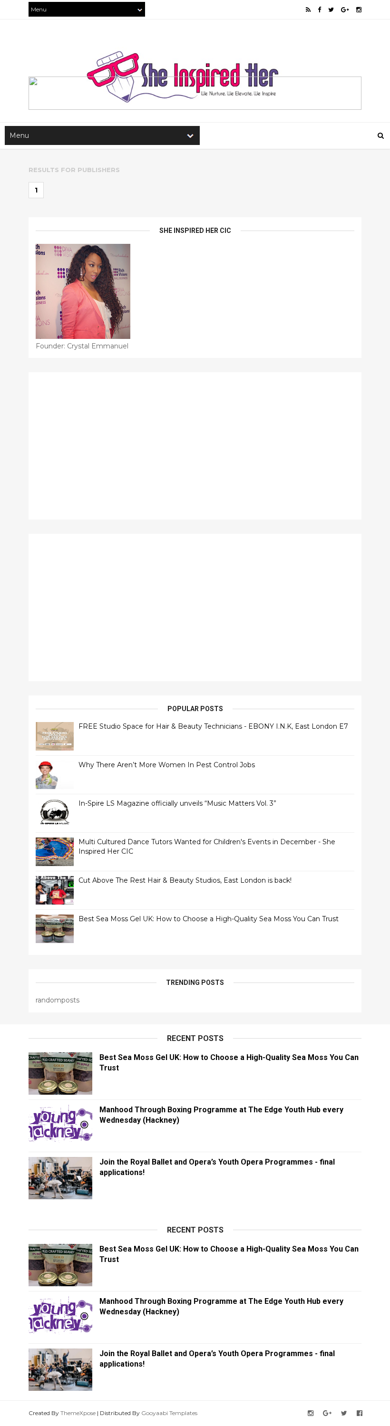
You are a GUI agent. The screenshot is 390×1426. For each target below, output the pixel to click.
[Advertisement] (195, 445)
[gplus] (345, 9)
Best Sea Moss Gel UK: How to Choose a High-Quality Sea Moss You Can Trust (208, 919)
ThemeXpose (78, 1412)
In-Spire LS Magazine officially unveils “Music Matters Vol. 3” (177, 803)
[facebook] (319, 9)
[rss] (308, 9)
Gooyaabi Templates (169, 1412)
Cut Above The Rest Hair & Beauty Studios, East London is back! (185, 880)
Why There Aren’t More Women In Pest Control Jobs (166, 765)
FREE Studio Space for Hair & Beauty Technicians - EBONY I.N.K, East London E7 (213, 726)
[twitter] (331, 9)
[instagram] (358, 9)
